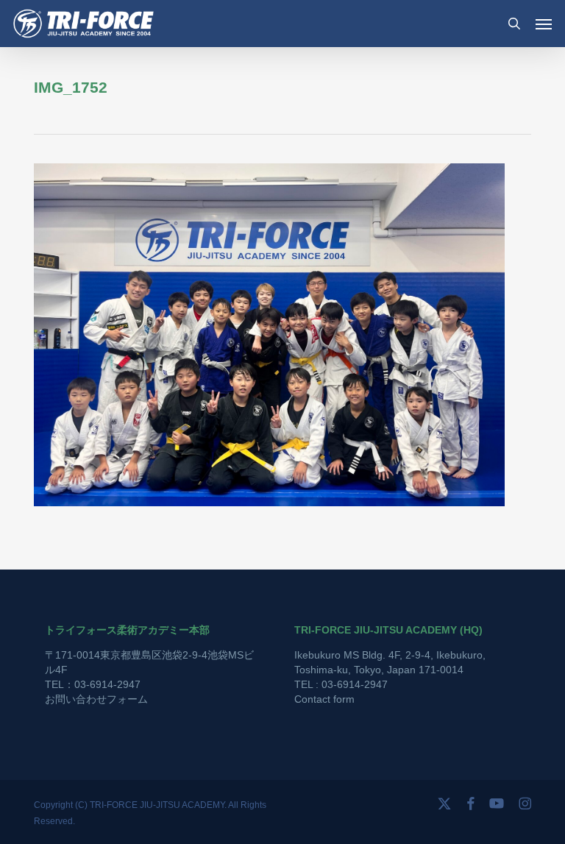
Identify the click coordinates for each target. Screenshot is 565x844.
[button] (544, 23)
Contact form (324, 699)
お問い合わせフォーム (96, 699)
